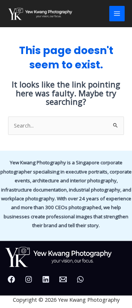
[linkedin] (47, 279)
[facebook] (12, 279)
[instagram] (29, 279)
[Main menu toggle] (117, 13)
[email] (64, 279)
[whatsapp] (81, 279)
